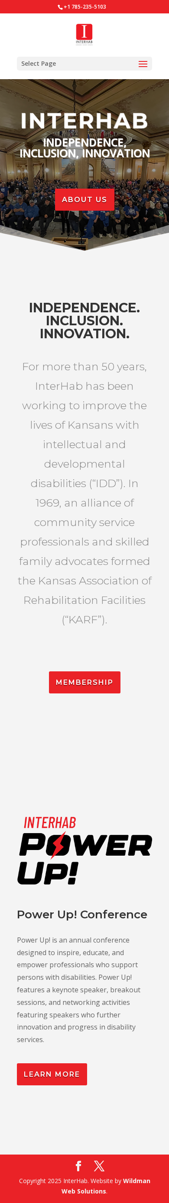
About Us (84, 200)
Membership (85, 682)
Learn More (52, 1074)
